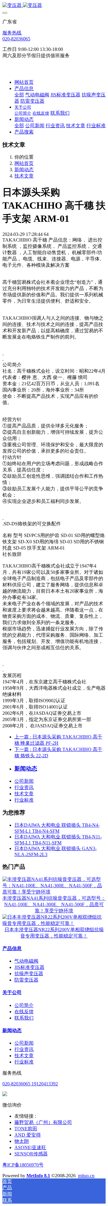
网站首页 (24, 82)
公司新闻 (24, 781)
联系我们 (24, 1017)
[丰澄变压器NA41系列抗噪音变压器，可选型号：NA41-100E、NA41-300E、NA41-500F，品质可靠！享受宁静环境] (54, 891)
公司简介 (24, 1005)
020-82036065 (16, 38)
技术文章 (24, 175)
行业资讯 (24, 787)
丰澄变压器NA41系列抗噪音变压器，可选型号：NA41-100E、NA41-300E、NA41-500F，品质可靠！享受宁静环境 (54, 904)
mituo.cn (86, 1175)
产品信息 (12, 948)
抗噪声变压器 (28, 973)
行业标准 (24, 800)
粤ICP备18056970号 (23, 1164)
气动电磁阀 (26, 961)
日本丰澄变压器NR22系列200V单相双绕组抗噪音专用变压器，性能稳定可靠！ (54, 932)
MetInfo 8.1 (38, 1175)
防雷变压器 (26, 979)
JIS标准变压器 (29, 967)
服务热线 (12, 32)
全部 (19, 94)
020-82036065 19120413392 (30, 1083)
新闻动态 (24, 169)
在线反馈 (24, 1011)
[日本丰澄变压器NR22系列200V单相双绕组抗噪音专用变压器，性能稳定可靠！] (54, 923)
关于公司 (12, 992)
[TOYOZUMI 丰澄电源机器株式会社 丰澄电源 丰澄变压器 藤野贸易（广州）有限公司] (54, 5)
